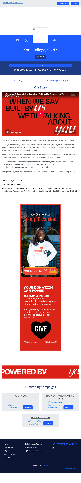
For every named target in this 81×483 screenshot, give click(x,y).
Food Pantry (20, 395)
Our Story (17, 80)
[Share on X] (26, 40)
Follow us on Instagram (35, 451)
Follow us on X (32, 447)
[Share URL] (54, 40)
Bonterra (45, 465)
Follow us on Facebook (35, 444)
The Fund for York (40, 417)
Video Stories (8, 458)
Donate (40, 57)
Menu (75, 3)
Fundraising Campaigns (56, 80)
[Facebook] (17, 40)
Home (6, 444)
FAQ (5, 451)
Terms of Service (9, 454)
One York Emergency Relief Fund (60, 397)
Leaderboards (63, 3)
